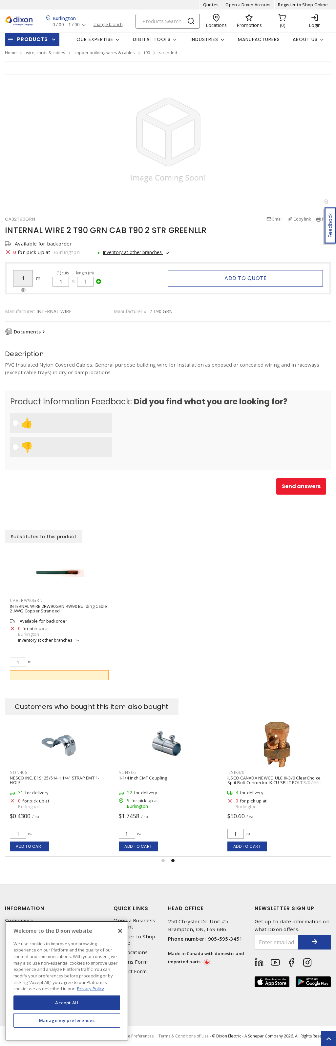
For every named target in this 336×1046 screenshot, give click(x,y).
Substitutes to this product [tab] (44, 536)
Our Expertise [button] (94, 39)
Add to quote (245, 278)
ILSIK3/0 (235, 772)
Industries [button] (204, 39)
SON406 (18, 772)
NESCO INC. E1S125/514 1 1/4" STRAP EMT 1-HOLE (54, 780)
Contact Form (130, 971)
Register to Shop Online (303, 5)
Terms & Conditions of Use (183, 1036)
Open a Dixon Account (248, 5)
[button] (163, 860)
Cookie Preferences (135, 1036)
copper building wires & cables (104, 52)
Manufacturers (259, 39)
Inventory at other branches (133, 252)
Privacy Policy (90, 989)
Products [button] (32, 39)
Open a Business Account (134, 923)
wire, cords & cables (45, 52)
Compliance (19, 920)
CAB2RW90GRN (26, 600)
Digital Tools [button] (152, 39)
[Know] (23, 290)
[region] (66, 981)
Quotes (211, 5)
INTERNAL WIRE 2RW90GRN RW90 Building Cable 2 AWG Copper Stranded (58, 608)
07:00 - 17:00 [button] (66, 25)
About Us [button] (305, 39)
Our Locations (131, 952)
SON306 (127, 772)
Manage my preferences (67, 1020)
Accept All (66, 1003)
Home (11, 52)
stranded (168, 52)
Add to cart (30, 846)
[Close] (120, 931)
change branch (108, 24)
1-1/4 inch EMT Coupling (143, 778)
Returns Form (131, 962)
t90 (147, 52)
